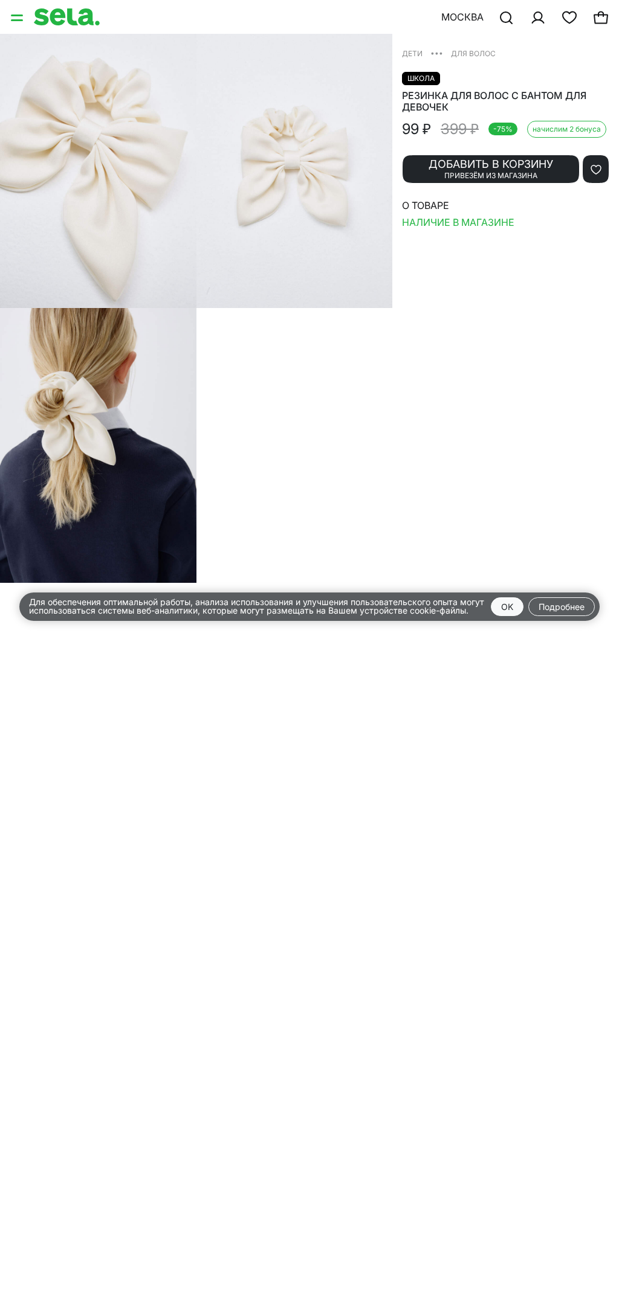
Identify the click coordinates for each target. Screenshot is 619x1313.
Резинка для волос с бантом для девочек (494, 101)
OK (507, 607)
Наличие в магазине (458, 222)
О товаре (425, 205)
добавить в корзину (491, 169)
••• (436, 52)
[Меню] (18, 17)
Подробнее (562, 607)
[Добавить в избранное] (595, 169)
